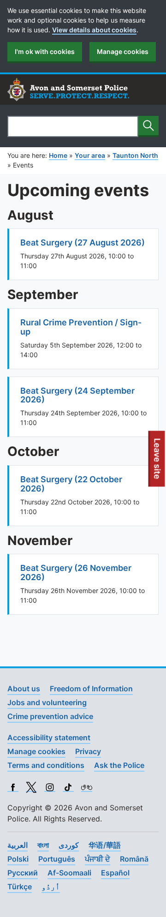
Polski (18, 858)
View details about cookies (94, 30)
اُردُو (51, 886)
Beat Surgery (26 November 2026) (75, 572)
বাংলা (43, 845)
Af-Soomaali (69, 872)
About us (23, 688)
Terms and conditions (45, 765)
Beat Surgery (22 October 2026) (71, 483)
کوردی (69, 845)
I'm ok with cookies (45, 51)
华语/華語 (105, 845)
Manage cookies (122, 51)
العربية (17, 845)
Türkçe (19, 886)
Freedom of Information (91, 688)
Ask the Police (119, 765)
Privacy (88, 751)
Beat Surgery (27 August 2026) (82, 242)
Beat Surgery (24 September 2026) (77, 395)
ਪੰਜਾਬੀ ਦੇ (97, 858)
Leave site (158, 462)
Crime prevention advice (50, 716)
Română (134, 858)
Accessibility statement (48, 737)
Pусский (22, 872)
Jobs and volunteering (47, 702)
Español (115, 872)
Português (56, 858)
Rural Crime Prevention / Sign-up (81, 327)
